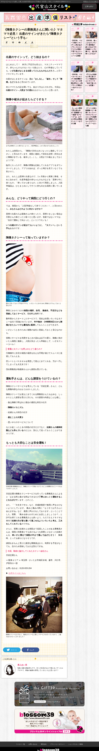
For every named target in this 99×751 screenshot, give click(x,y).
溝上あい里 (22, 665)
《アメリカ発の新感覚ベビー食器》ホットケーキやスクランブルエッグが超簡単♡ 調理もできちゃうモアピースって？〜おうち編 (91, 117)
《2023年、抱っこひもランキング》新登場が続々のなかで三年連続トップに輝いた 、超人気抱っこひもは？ (91, 47)
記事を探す (89, 6)
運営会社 (44, 744)
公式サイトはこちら (17, 573)
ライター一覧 (20, 744)
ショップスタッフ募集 (75, 744)
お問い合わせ (32, 744)
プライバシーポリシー (57, 744)
